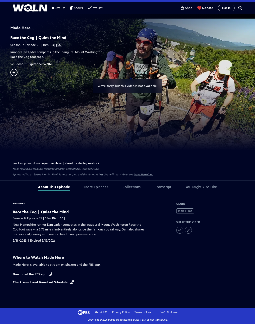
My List (98, 8)
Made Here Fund (143, 174)
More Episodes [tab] (96, 187)
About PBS (100, 312)
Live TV (60, 8)
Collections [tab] (132, 187)
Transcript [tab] (163, 187)
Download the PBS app (30, 274)
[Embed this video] (179, 230)
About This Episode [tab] (54, 187)
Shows (78, 8)
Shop (188, 8)
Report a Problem (51, 163)
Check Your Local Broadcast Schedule (40, 282)
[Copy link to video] (188, 230)
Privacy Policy (121, 312)
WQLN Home (169, 312)
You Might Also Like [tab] (201, 187)
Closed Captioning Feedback (82, 163)
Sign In (226, 8)
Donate (207, 8)
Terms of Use (142, 312)
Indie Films (185, 211)
